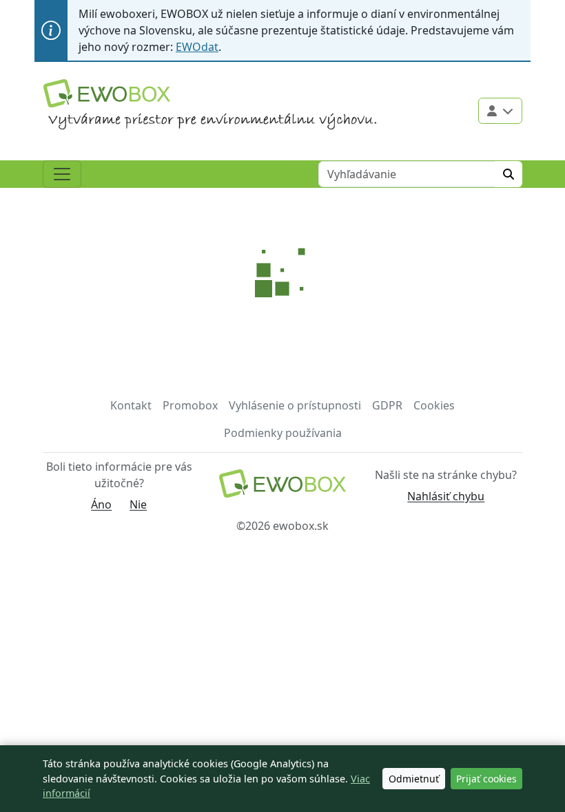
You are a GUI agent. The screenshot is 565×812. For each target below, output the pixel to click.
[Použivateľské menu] (500, 111)
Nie (138, 504)
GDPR (387, 405)
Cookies (434, 405)
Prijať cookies (486, 778)
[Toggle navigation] (62, 174)
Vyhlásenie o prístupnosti (295, 405)
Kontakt (131, 405)
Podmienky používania (283, 432)
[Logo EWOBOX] (107, 93)
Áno (101, 504)
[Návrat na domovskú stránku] (282, 487)
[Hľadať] (508, 174)
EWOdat (197, 46)
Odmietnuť (414, 778)
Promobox (190, 405)
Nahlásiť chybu (445, 496)
